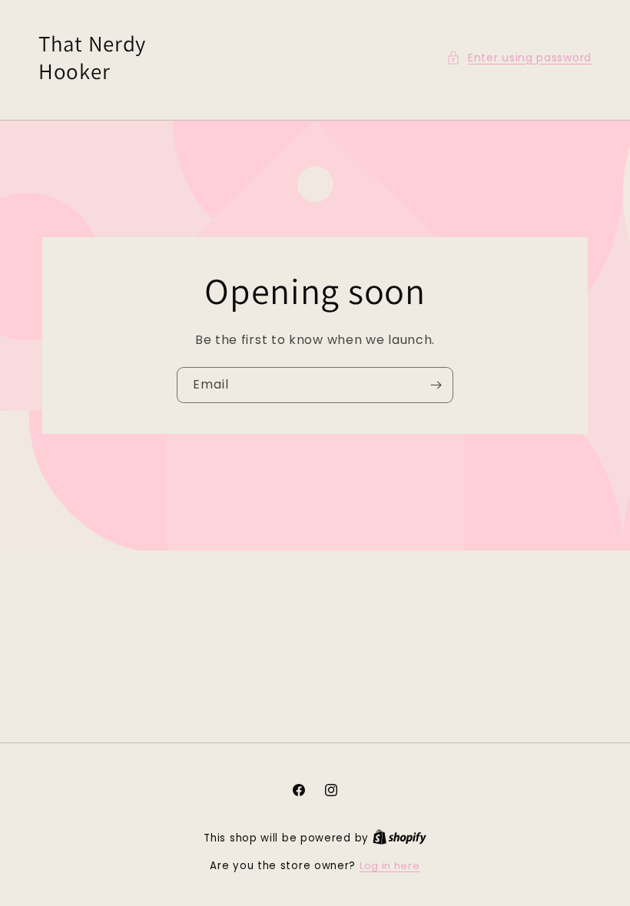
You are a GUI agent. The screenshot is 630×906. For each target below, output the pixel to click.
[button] (519, 58)
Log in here (390, 865)
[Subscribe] (436, 384)
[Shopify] (399, 838)
